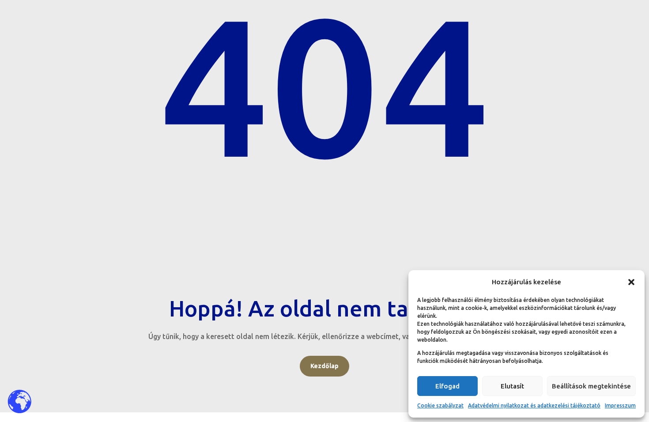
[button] (631, 282)
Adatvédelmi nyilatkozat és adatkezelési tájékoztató (534, 405)
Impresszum (620, 405)
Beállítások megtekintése (591, 386)
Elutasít (512, 386)
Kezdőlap (324, 365)
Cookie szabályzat (440, 405)
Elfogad (447, 386)
